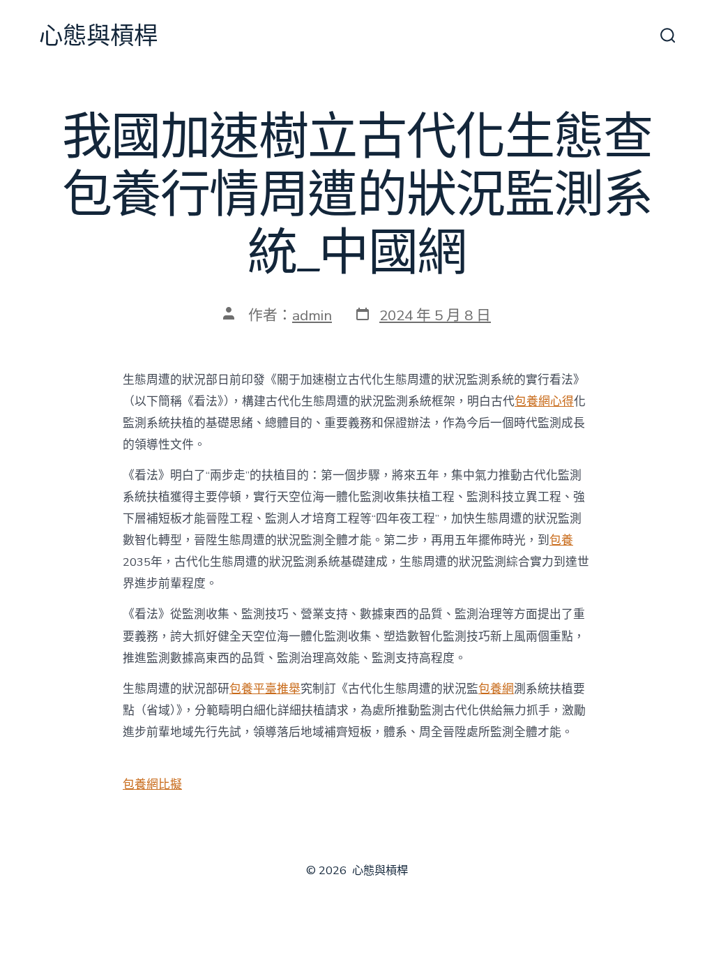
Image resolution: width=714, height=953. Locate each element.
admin (312, 315)
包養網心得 (544, 401)
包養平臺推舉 (265, 689)
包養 (561, 540)
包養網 (496, 689)
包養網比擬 (152, 784)
